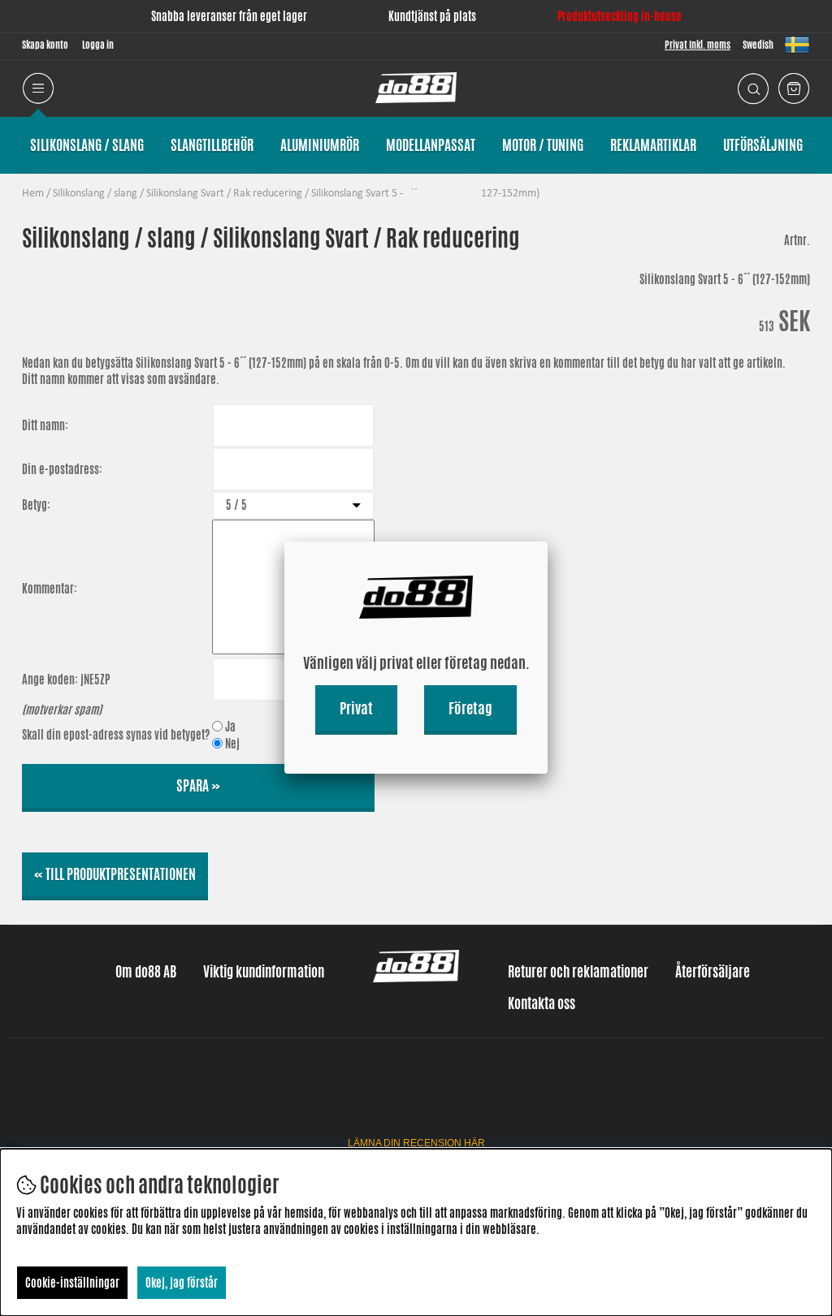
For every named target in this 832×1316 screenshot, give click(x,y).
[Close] (547, 541)
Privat (356, 707)
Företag (470, 707)
